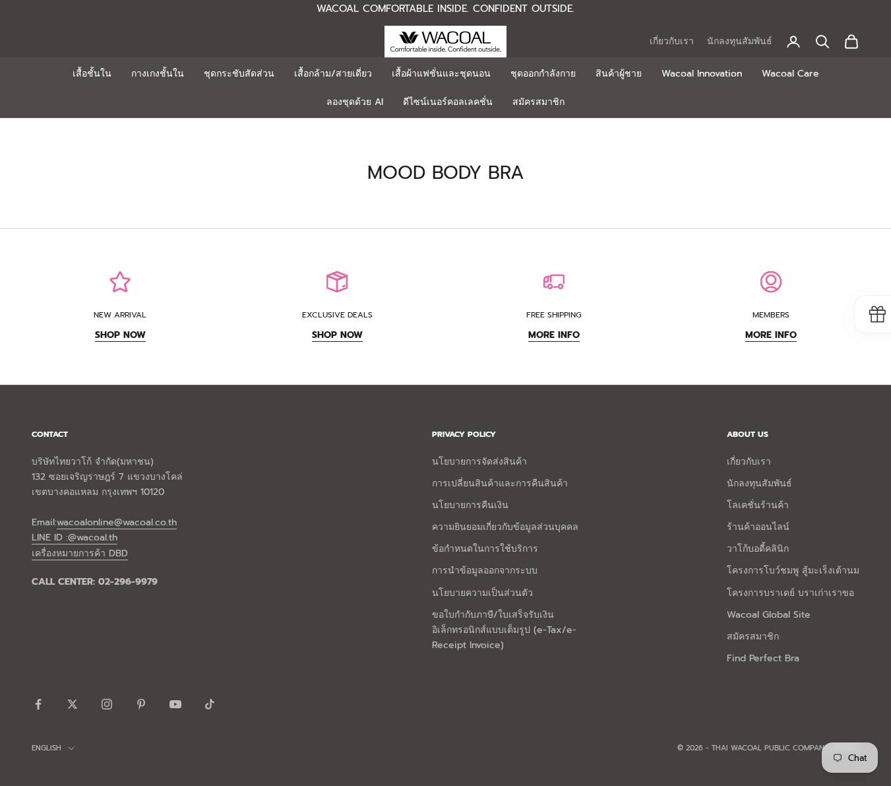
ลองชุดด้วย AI (354, 102)
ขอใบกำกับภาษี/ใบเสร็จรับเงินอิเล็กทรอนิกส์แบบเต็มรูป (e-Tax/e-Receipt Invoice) (504, 630)
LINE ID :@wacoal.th (74, 537)
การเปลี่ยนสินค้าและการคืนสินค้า (500, 483)
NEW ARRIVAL (120, 315)
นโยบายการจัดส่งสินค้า (479, 462)
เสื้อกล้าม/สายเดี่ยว (333, 74)
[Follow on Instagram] (106, 704)
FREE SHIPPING (554, 315)
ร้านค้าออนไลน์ (758, 527)
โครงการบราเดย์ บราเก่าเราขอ (790, 593)
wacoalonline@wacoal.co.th (117, 522)
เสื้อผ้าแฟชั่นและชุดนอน (441, 74)
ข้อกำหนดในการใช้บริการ (485, 549)
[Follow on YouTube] (175, 704)
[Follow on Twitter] (72, 704)
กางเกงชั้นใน (157, 74)
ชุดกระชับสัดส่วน (239, 74)
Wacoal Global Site (769, 615)
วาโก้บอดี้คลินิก (758, 549)
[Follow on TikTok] (209, 704)
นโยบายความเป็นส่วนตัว (482, 593)
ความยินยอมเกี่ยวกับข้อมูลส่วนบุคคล (505, 527)
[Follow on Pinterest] (141, 704)
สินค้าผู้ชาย (619, 74)
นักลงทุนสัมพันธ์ (739, 41)
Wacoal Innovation (701, 74)
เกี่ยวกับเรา (672, 41)
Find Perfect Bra (763, 658)
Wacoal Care (790, 74)
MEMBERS (771, 315)
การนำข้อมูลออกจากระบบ (485, 570)
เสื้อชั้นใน (92, 74)
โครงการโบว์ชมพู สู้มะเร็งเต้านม (793, 570)
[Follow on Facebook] (38, 704)
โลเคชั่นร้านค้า (758, 505)
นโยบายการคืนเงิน (470, 505)
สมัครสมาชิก (538, 102)
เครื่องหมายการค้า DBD (80, 553)
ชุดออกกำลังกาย (543, 74)
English (46, 748)
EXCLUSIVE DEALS (337, 315)
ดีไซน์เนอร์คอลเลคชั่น (448, 102)
